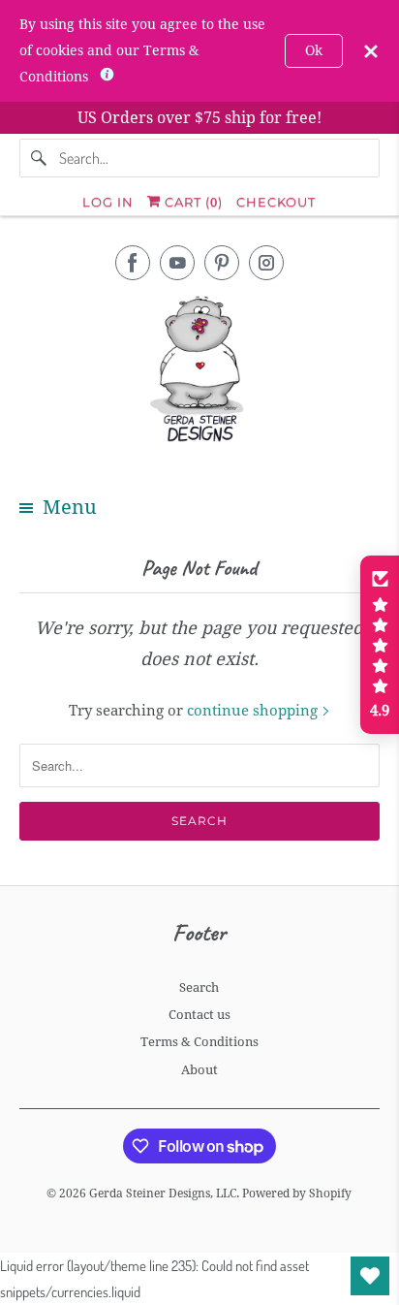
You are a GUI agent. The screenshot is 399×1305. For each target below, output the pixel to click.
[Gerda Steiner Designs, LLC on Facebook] (132, 262)
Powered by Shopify (297, 1193)
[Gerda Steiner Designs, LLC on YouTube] (177, 262)
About (199, 1070)
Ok (313, 50)
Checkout (276, 201)
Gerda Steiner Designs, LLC (162, 1193)
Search (199, 987)
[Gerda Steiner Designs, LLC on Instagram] (266, 262)
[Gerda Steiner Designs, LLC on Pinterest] (221, 262)
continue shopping (254, 710)
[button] (379, 645)
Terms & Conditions (199, 1041)
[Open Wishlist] (370, 1276)
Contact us (199, 1014)
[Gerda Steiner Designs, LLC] (199, 372)
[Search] (38, 158)
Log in (108, 201)
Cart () (192, 201)
